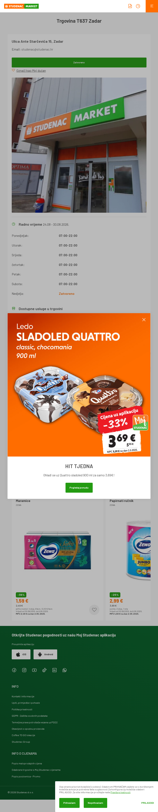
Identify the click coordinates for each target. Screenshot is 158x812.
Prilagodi (147, 802)
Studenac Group (21, 741)
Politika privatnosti (22, 709)
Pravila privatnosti (120, 792)
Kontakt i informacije (23, 696)
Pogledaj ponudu (79, 487)
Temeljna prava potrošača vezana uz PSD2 (35, 722)
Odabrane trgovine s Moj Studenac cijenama (36, 769)
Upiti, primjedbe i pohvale (26, 702)
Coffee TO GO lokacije (23, 735)
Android (48, 654)
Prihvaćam (69, 802)
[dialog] (106, 796)
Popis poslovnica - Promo (26, 776)
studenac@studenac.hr (37, 49)
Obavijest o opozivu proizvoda (28, 728)
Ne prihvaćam (95, 802)
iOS (24, 654)
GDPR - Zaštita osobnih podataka (30, 715)
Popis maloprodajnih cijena (27, 763)
